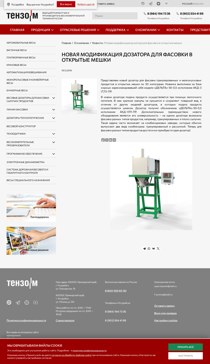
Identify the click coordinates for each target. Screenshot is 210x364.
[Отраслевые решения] (31, 240)
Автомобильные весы (21, 42)
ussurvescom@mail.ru (165, 286)
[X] (158, 249)
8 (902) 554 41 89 (191, 13)
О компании (81, 42)
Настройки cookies (165, 320)
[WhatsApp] (149, 249)
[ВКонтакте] (154, 249)
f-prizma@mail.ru (163, 294)
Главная (66, 42)
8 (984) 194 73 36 (158, 13)
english (198, 3)
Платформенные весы (21, 57)
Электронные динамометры (25, 162)
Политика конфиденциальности (26, 320)
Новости (97, 42)
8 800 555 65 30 (115, 291)
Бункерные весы (17, 90)
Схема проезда (65, 320)
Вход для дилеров (165, 313)
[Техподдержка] (31, 207)
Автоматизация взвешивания (26, 72)
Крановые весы (16, 64)
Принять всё (186, 347)
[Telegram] (144, 249)
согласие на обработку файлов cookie (71, 355)
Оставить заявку (104, 3)
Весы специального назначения (28, 180)
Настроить (185, 355)
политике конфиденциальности (89, 350)
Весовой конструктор (21, 126)
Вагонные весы (17, 50)
